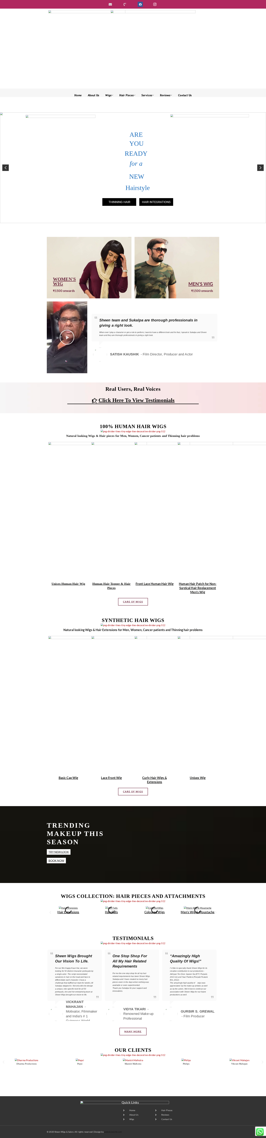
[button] (5, 167)
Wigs (108, 95)
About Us (93, 95)
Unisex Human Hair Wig (68, 583)
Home (78, 95)
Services (146, 95)
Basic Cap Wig (68, 778)
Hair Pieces (126, 95)
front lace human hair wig (155, 584)
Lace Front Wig (111, 778)
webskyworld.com (113, 1131)
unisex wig (198, 778)
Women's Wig (64, 281)
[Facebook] (140, 4)
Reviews (165, 95)
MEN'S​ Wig (200, 284)
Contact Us (185, 95)
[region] (133, 167)
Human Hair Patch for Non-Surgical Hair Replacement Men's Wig (197, 588)
